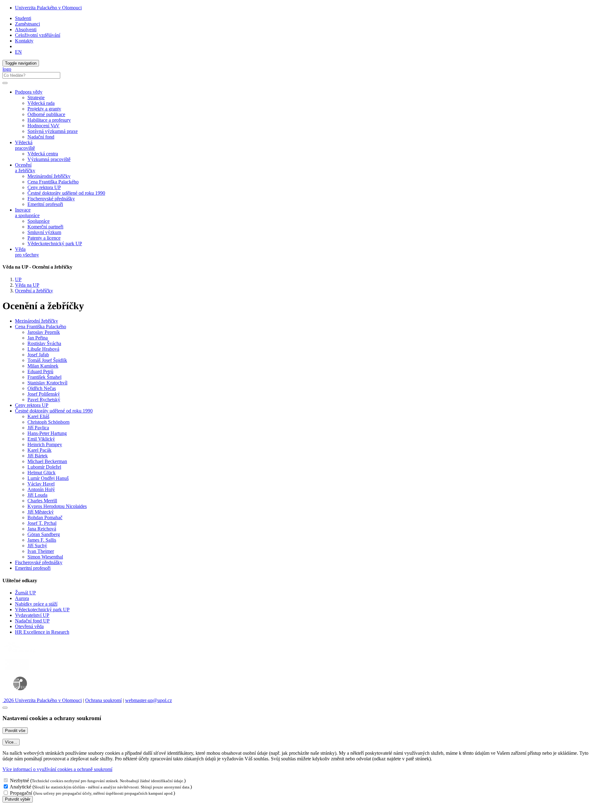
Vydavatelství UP (32, 615)
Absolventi (26, 29)
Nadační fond (40, 136)
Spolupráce (38, 221)
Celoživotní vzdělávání (37, 35)
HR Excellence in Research (42, 632)
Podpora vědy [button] (28, 92)
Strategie (36, 97)
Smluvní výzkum (44, 232)
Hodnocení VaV (43, 125)
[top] (4, 708)
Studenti (23, 18)
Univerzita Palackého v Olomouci (48, 7)
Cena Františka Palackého (53, 181)
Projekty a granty (44, 108)
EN (18, 52)
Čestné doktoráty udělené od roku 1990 (66, 193)
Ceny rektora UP (44, 187)
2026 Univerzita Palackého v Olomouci (42, 700)
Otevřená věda (29, 626)
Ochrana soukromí (103, 700)
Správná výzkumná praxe (52, 131)
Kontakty (24, 40)
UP (18, 279)
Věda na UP (27, 285)
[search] (4, 83)
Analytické (20, 786)
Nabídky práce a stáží (36, 604)
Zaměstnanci (27, 24)
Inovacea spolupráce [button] (27, 212)
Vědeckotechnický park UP (54, 243)
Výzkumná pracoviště (49, 159)
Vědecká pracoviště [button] (25, 145)
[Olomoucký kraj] (24, 653)
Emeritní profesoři (45, 204)
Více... (11, 742)
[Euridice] (21, 694)
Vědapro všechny (27, 251)
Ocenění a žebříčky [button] (25, 167)
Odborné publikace (46, 114)
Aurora (22, 598)
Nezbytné (19, 780)
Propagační (21, 793)
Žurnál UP (25, 592)
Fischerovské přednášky (51, 198)
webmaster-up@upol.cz (148, 700)
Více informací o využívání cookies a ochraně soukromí (57, 769)
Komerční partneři (45, 226)
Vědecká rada (41, 103)
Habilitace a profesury (49, 120)
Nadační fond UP (32, 620)
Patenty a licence (44, 238)
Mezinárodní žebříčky (49, 176)
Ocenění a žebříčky (34, 290)
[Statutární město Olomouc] (16, 670)
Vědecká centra (42, 153)
